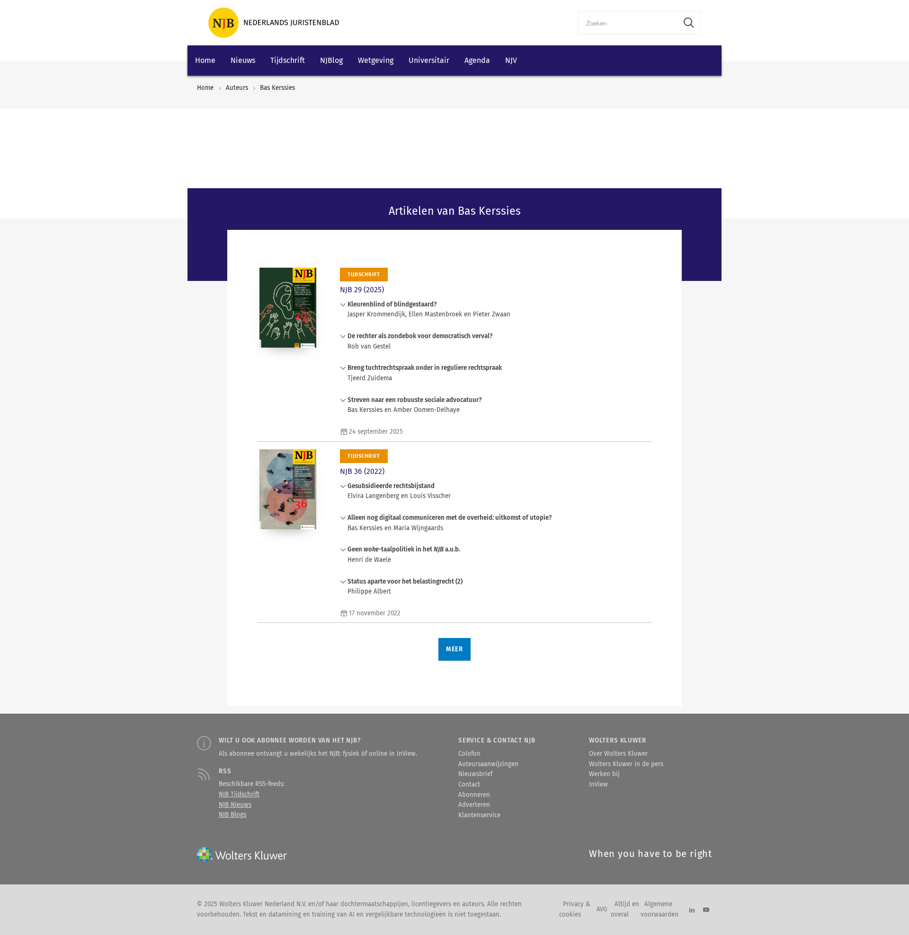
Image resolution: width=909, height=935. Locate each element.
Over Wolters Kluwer (618, 754)
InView (598, 784)
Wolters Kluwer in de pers (626, 764)
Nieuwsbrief (475, 774)
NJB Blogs (232, 815)
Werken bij (604, 774)
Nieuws (243, 60)
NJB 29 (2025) (362, 289)
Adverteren (474, 805)
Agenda (477, 60)
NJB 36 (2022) (362, 471)
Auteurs (237, 88)
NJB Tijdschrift (239, 794)
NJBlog (331, 60)
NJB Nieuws (235, 805)
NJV (511, 60)
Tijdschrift (287, 60)
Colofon (469, 754)
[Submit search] (688, 22)
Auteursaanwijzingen (488, 764)
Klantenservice (479, 815)
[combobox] (628, 22)
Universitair (429, 60)
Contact (469, 784)
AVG (602, 909)
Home (205, 60)
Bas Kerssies (277, 88)
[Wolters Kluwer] (273, 23)
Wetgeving (375, 60)
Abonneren (474, 795)
